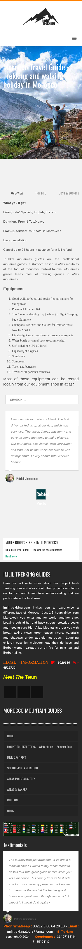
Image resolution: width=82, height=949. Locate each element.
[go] (73, 399)
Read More (11, 556)
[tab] (15, 193)
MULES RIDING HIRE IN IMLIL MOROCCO (31, 542)
